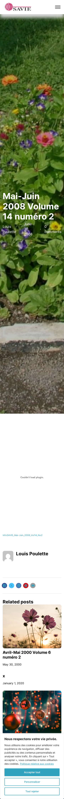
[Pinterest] (25, 585)
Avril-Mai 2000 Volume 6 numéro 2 (27, 654)
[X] (11, 585)
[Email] (33, 585)
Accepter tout (32, 772)
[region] (32, 766)
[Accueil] (18, 6)
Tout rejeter (32, 791)
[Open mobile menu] (57, 7)
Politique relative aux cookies (37, 763)
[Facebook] (4, 585)
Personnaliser (32, 781)
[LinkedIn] (18, 585)
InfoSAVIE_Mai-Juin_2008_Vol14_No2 (22, 535)
